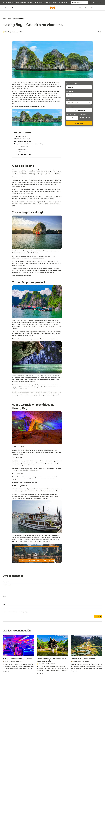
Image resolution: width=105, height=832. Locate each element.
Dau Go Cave (23, 149)
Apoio (99, 8)
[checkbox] (3, 612)
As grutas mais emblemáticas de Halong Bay (29, 144)
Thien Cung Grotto (25, 154)
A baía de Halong (20, 136)
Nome (4, 596)
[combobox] (79, 2)
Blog (92, 8)
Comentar (98, 616)
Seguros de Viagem (10, 8)
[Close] (100, 2)
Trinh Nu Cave (23, 152)
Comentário (6, 582)
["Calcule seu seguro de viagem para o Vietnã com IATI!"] (37, 553)
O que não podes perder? (23, 141)
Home (4, 18)
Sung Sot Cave (23, 146)
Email (4, 604)
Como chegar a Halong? (22, 139)
